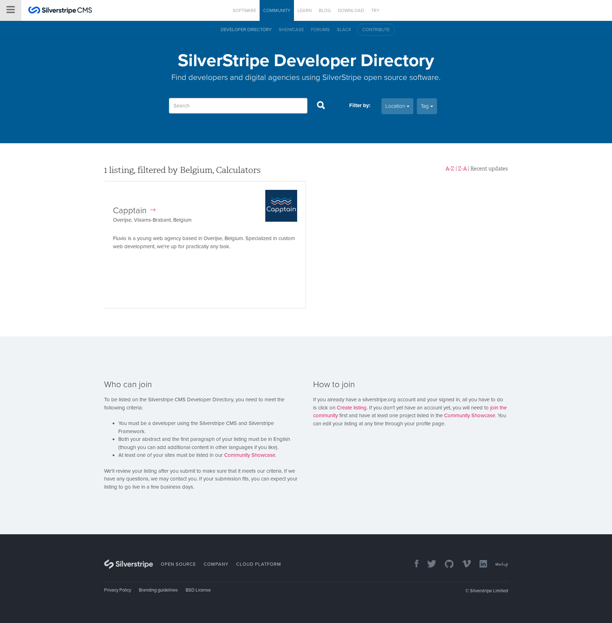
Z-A (462, 168)
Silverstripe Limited (489, 591)
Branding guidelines (158, 590)
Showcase (291, 30)
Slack (344, 30)
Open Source (178, 564)
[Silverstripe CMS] (60, 11)
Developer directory (246, 30)
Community (276, 10)
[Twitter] (428, 564)
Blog (325, 10)
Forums (320, 30)
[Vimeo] (463, 564)
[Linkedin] (479, 564)
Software (244, 10)
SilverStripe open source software (380, 77)
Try (375, 10)
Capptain (130, 210)
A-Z (450, 168)
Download (351, 10)
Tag (425, 106)
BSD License (198, 590)
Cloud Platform (258, 564)
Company (216, 564)
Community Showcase (249, 455)
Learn (305, 10)
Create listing (352, 407)
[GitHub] (446, 564)
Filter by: (359, 105)
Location (396, 106)
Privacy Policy (117, 590)
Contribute (376, 30)
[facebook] (413, 564)
